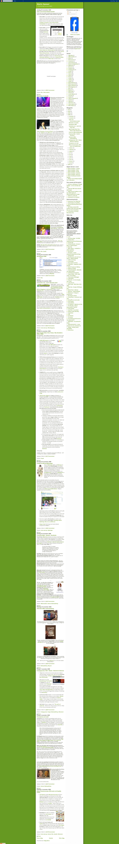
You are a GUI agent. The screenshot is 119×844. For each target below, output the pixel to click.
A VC (69, 236)
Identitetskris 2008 (41, 256)
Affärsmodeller (44, 603)
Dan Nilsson (70, 251)
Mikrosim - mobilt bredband (74, 291)
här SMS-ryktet (52, 344)
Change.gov (49, 683)
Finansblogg (70, 261)
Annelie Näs (70, 242)
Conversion (70, 61)
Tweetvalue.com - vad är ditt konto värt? (47, 282)
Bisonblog (44, 692)
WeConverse (70, 330)
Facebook (70, 68)
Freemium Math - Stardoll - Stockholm (46, 535)
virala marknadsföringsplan (48, 747)
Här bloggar (61, 825)
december (71, 116)
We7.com (50, 132)
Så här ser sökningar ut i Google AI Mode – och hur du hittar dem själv (74, 186)
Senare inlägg (40, 838)
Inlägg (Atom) (46, 840)
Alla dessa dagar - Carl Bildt (74, 238)
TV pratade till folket (54, 596)
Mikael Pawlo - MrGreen (73, 289)
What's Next (51, 58)
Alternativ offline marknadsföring (45, 608)
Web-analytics (71, 105)
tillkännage (59, 464)
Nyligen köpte (42, 524)
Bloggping (42, 289)
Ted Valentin (70, 315)
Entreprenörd (71, 255)
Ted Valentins (42, 794)
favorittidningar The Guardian (46, 680)
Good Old (60, 724)
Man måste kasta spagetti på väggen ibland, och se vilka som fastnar (50, 740)
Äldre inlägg (61, 838)
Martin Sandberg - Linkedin (74, 168)
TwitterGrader (39, 296)
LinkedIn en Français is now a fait (47, 22)
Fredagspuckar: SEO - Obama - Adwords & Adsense (50, 670)
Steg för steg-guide (72, 98)
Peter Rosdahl (71, 308)
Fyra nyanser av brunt (72, 262)
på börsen (59, 438)
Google (42, 458)
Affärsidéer (70, 55)
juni (70, 154)
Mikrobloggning (51, 327)
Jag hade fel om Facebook (73, 197)
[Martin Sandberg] (74, 24)
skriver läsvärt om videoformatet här (47, 50)
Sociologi (70, 95)
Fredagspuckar (44, 711)
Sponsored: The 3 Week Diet (74, 201)
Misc (42, 92)
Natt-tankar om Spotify (42, 96)
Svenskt (70, 99)
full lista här (49, 289)
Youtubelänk (42, 23)
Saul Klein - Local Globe (73, 310)
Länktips (70, 79)
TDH (69, 314)
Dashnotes (46, 31)
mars (70, 159)
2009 (69, 113)
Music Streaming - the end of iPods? (45, 131)
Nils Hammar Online (72, 295)
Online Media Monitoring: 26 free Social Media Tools (50, 766)
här (52, 674)
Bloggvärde (53, 288)
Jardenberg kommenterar (73, 272)
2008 (69, 114)
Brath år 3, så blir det (72, 195)
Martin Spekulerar (72, 85)
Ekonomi (70, 66)
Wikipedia (52, 273)
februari (71, 161)
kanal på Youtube (59, 57)
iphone (69, 75)
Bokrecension (71, 59)
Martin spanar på (72, 84)
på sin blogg (46, 589)
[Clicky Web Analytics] (59, 843)
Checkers (39, 596)
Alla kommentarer (72, 14)
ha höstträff (48, 819)
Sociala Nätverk (71, 94)
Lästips (69, 81)
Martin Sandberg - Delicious (74, 174)
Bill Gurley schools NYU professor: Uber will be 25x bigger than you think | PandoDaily (74, 208)
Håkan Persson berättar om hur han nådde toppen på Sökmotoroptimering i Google (74, 193)
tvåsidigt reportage (42, 586)
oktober (71, 147)
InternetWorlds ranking (42, 585)
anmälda (50, 803)
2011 (69, 109)
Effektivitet (70, 65)
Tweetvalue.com (40, 290)
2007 (69, 164)
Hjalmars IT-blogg (72, 268)
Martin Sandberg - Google (73, 171)
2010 (69, 111)
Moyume (52, 660)
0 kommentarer (51, 275)
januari (70, 162)
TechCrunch (46, 407)
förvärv (45, 353)
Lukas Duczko (71, 282)
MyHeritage (50, 464)
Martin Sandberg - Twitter (73, 170)
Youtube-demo (59, 405)
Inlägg (69, 12)
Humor (69, 72)
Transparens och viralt (42, 716)
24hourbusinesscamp (53, 794)
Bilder (69, 58)
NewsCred (44, 448)
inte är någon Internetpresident (46, 689)
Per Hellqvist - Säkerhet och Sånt (75, 304)
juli (70, 152)
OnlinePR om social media (74, 300)
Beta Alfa (70, 246)
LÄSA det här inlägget (44, 395)
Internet (49, 603)
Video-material (46, 92)
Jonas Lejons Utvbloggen (73, 277)
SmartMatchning (47, 472)
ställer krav (45, 536)
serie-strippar (48, 814)
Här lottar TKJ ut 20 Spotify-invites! (48, 244)
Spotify (42, 132)
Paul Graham (71, 301)
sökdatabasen (60, 472)
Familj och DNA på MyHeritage (45, 463)
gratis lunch (77, 48)
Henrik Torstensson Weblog (74, 267)
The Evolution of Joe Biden (74, 202)
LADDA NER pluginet (44, 340)
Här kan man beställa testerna (50, 488)
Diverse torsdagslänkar (73, 64)
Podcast (70, 92)
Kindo (69, 76)
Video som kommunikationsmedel (46, 11)
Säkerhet (70, 101)
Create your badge (74, 32)
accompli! (56, 22)
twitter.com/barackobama (45, 308)
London (70, 78)
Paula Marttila (71, 302)
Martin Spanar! (43, 4)
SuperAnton (70, 312)
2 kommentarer (51, 90)
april (70, 157)
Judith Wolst (70, 278)
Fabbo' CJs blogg (72, 259)
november (71, 118)
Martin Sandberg (74, 16)
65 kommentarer (51, 831)
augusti (71, 151)
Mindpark (44, 722)
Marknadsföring (54, 603)
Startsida (51, 838)
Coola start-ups (44, 327)
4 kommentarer (51, 249)
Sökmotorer (60, 711)
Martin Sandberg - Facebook (74, 172)
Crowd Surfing (41, 572)
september (71, 149)
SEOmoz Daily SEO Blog (73, 311)
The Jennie (70, 317)
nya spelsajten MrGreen (42, 746)
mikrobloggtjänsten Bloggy (56, 286)
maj (70, 156)
